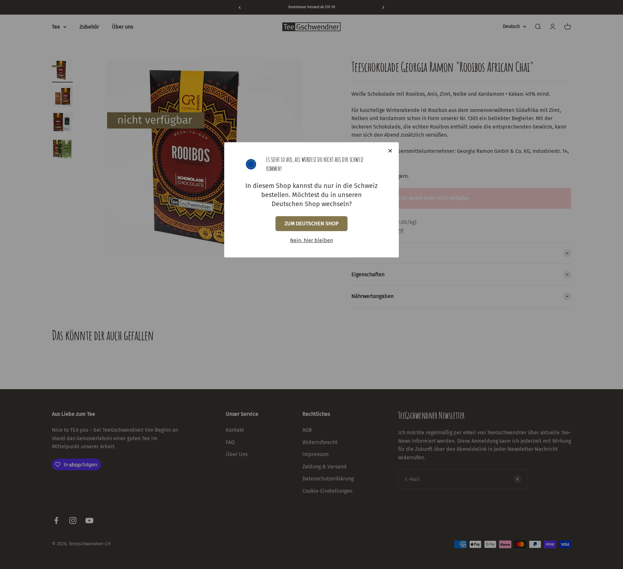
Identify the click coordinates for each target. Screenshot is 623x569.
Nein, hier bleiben (311, 240)
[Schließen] (390, 150)
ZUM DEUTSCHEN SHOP (311, 223)
